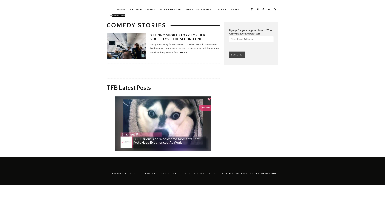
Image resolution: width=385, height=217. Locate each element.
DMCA (187, 173)
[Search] (275, 9)
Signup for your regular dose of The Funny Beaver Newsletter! (250, 32)
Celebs (221, 9)
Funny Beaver (170, 9)
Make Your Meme (198, 9)
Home (121, 9)
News (235, 9)
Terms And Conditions (159, 173)
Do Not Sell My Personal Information (246, 173)
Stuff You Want (142, 9)
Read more (205, 108)
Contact (204, 173)
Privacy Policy (123, 173)
